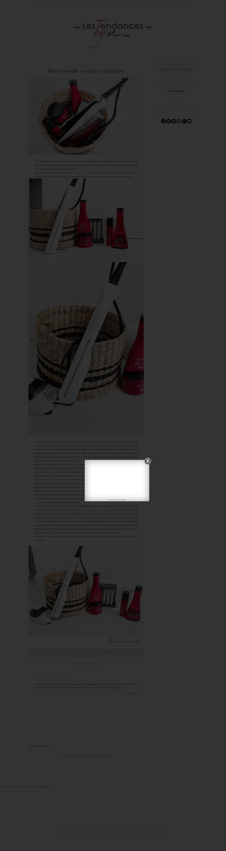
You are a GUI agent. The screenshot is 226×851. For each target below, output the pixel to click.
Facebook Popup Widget (117, 500)
